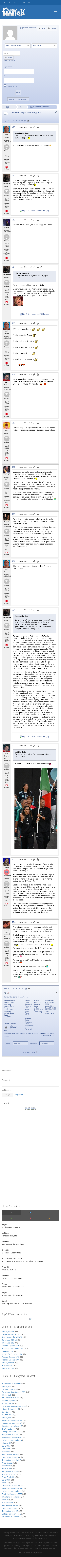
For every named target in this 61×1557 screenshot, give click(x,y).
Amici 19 (5, 1483)
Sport (21, 107)
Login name (8, 67)
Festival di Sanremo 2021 (12, 1488)
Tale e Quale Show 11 (10, 1398)
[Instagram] (28, 2)
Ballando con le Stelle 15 (12, 1491)
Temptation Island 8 (10, 1471)
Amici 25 (5, 1267)
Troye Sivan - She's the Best (13, 1295)
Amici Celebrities (8, 1477)
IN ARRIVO (6, 1241)
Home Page (7, 106)
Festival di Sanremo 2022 (12, 1420)
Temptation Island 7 (10, 1434)
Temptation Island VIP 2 (11, 1460)
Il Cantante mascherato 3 (12, 1517)
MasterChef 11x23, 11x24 (12, 1354)
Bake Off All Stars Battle (11, 1437)
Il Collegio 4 (6, 1386)
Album (4, 1284)
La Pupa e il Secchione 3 (11, 1432)
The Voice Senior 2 (9, 1474)
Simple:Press (30, 1052)
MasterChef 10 (8, 1415)
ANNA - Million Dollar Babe (13, 1287)
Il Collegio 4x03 (8, 1343)
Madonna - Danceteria (11, 1227)
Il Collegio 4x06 (8, 1331)
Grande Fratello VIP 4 (10, 1457)
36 (16, 121)
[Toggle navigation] (56, 10)
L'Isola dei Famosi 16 (10, 1409)
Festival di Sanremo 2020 (12, 1494)
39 (25, 121)
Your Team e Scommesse (12, 1258)
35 (13, 121)
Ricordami (8, 1090)
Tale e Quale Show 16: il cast (13, 1244)
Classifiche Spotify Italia (11, 1253)
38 (22, 121)
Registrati (19, 1094)
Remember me (12, 86)
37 (19, 121)
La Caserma (6, 1449)
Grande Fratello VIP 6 (10, 1508)
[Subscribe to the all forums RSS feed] (4, 992)
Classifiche (6, 1250)
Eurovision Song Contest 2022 (14, 1406)
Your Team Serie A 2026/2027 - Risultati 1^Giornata (22, 1261)
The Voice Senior (8, 1429)
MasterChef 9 (7, 1403)
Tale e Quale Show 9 (10, 1505)
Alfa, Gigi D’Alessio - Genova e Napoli (17, 1304)
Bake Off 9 (6, 1480)
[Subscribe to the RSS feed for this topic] (56, 112)
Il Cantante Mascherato (11, 1497)
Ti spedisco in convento (11, 1383)
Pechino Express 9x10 (10, 1357)
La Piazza (5, 1233)
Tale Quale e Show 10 (10, 1454)
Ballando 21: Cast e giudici (12, 1278)
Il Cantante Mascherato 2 (12, 1426)
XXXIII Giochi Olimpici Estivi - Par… (40, 106)
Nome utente (7, 1070)
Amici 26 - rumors (9, 1270)
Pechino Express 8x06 (10, 1360)
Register (53, 28)
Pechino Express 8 (9, 1389)
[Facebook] (9, 2)
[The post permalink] (34, 127)
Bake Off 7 (6, 1446)
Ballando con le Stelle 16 (12, 1440)
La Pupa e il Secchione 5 (11, 1514)
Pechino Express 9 (9, 1400)
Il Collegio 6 (6, 1417)
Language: (33, 1043)
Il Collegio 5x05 (8, 1362)
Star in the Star (7, 1502)
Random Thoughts (9, 1236)
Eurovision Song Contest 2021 (14, 1392)
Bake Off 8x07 (7, 1365)
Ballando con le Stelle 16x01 (13, 1348)
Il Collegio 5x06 (8, 1368)
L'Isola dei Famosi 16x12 (12, 1334)
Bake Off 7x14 (7, 1351)
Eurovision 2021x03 (10, 1340)
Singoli (4, 1224)
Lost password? (23, 99)
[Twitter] (4, 2)
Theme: (8, 1043)
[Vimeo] (14, 2)
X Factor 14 (6, 1443)
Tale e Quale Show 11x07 (12, 1337)
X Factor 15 (6, 1468)
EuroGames (6, 1412)
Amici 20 (5, 1500)
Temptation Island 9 (10, 1511)
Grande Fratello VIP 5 (10, 1485)
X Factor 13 (6, 1466)
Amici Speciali (7, 1463)
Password (7, 76)
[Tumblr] (19, 2)
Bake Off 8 (6, 1451)
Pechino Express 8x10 (10, 1345)
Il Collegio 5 (6, 1395)
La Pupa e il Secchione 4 (11, 1423)
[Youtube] (24, 2)
